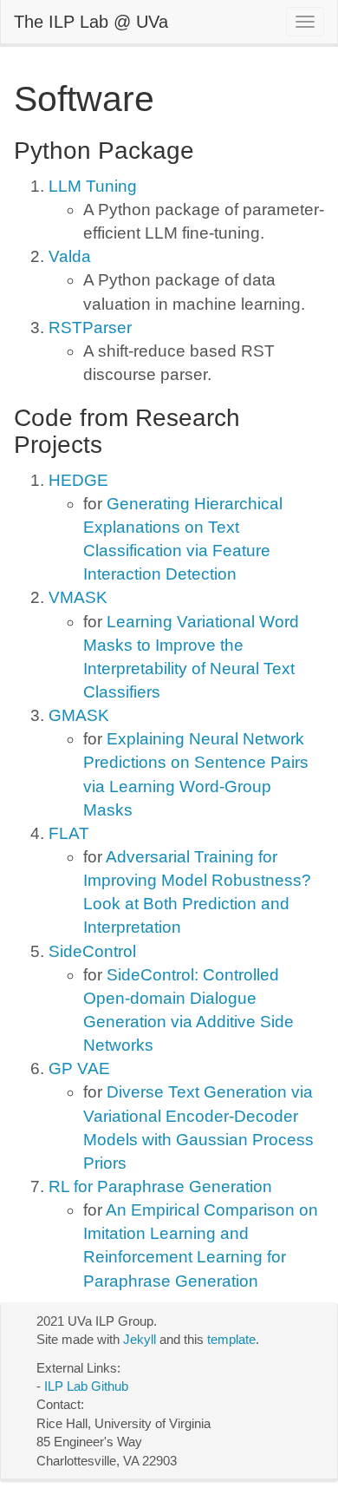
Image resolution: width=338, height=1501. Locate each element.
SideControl (92, 951)
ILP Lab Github (86, 1386)
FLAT (69, 833)
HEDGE (78, 480)
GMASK (79, 715)
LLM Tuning (93, 186)
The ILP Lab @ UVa (91, 21)
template (231, 1339)
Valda (70, 256)
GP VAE (79, 1068)
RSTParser (90, 327)
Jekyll (139, 1339)
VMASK (78, 597)
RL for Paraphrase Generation (160, 1186)
